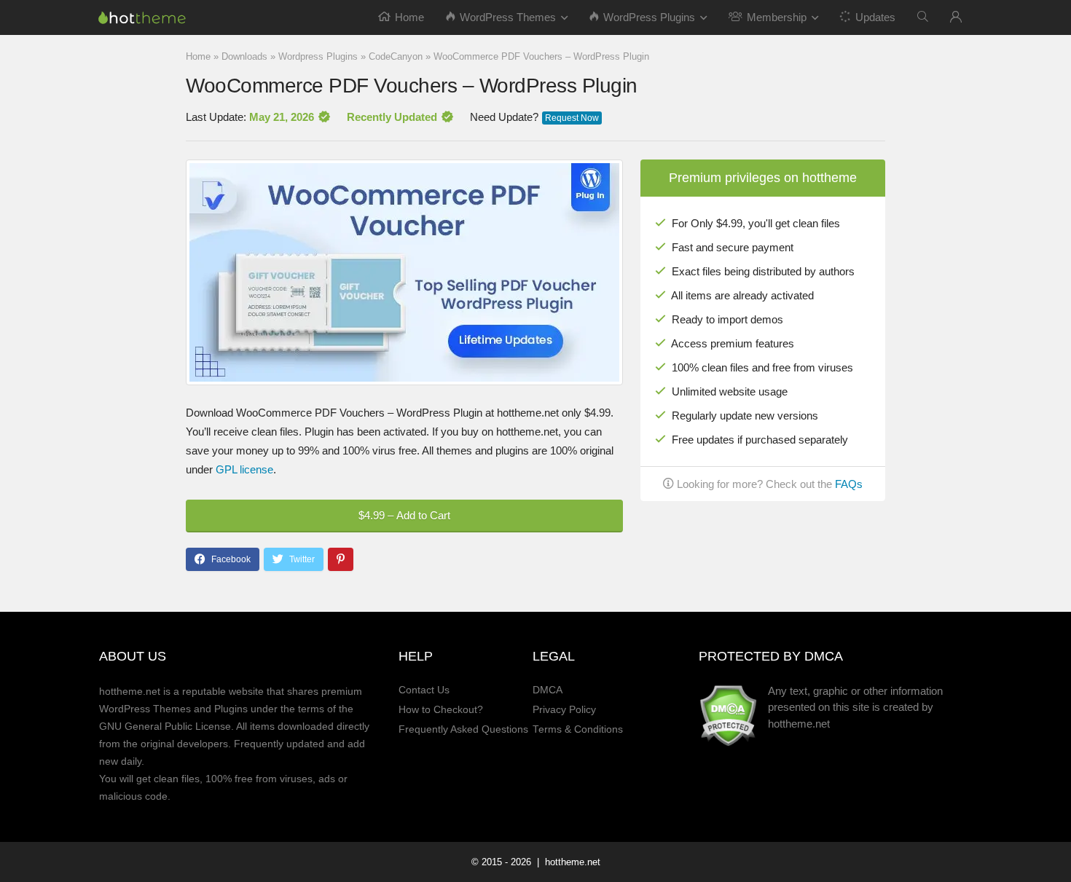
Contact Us (424, 690)
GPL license (244, 469)
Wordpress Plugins (318, 56)
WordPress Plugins (649, 17)
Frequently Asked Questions (463, 729)
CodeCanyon (396, 56)
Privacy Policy (564, 709)
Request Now (572, 118)
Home (409, 17)
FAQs (849, 484)
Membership (777, 17)
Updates (875, 17)
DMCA (547, 690)
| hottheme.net (567, 862)
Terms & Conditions (578, 729)
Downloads (244, 56)
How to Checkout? (441, 709)
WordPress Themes (508, 17)
